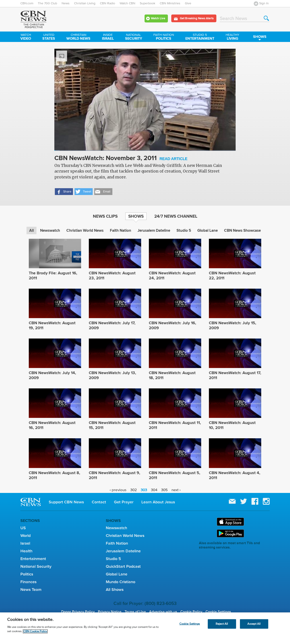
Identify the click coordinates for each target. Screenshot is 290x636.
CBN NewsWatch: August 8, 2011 (54, 475)
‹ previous (118, 490)
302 (133, 490)
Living (232, 37)
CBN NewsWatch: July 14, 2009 (52, 375)
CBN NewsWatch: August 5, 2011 (174, 475)
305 (164, 490)
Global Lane (207, 230)
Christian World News (85, 230)
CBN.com (26, 3)
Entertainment (199, 37)
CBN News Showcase (242, 230)
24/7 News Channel (175, 216)
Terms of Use (135, 612)
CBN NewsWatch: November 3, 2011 (120, 158)
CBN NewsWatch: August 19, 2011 (52, 325)
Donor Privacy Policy (78, 612)
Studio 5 (183, 230)
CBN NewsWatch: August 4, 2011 (234, 475)
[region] (145, 624)
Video (25, 37)
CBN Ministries (170, 3)
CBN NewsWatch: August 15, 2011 (112, 425)
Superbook (147, 3)
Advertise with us (163, 612)
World (25, 535)
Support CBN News (66, 502)
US (23, 528)
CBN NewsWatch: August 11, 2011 (175, 425)
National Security (35, 566)
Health (26, 551)
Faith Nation (120, 230)
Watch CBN (127, 3)
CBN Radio (107, 3)
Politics (163, 37)
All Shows (114, 589)
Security (133, 37)
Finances (28, 582)
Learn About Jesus (158, 502)
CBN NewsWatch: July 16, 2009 (172, 325)
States (48, 37)
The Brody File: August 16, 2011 (53, 275)
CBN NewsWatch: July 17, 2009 (112, 325)
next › (176, 490)
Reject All (222, 623)
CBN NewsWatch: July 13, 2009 (112, 375)
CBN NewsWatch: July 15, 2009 (232, 325)
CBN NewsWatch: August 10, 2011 (232, 425)
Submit (266, 18)
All (31, 230)
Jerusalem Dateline (154, 230)
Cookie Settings (218, 612)
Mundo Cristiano (120, 582)
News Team (30, 589)
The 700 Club (47, 3)
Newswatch (50, 230)
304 (154, 490)
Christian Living (84, 3)
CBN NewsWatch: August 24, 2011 (172, 275)
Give (188, 3)
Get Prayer (123, 502)
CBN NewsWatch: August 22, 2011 (232, 275)
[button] (64, 191)
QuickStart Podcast (123, 566)
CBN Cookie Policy (35, 631)
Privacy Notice (109, 612)
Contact (99, 502)
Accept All (254, 623)
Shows (259, 36)
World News (78, 37)
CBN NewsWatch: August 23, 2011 (112, 275)
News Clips (105, 216)
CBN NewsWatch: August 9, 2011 (114, 475)
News (66, 3)
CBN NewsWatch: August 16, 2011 (52, 425)
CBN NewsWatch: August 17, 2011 (235, 375)
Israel (108, 37)
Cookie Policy (191, 612)
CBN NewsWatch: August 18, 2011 (172, 375)
